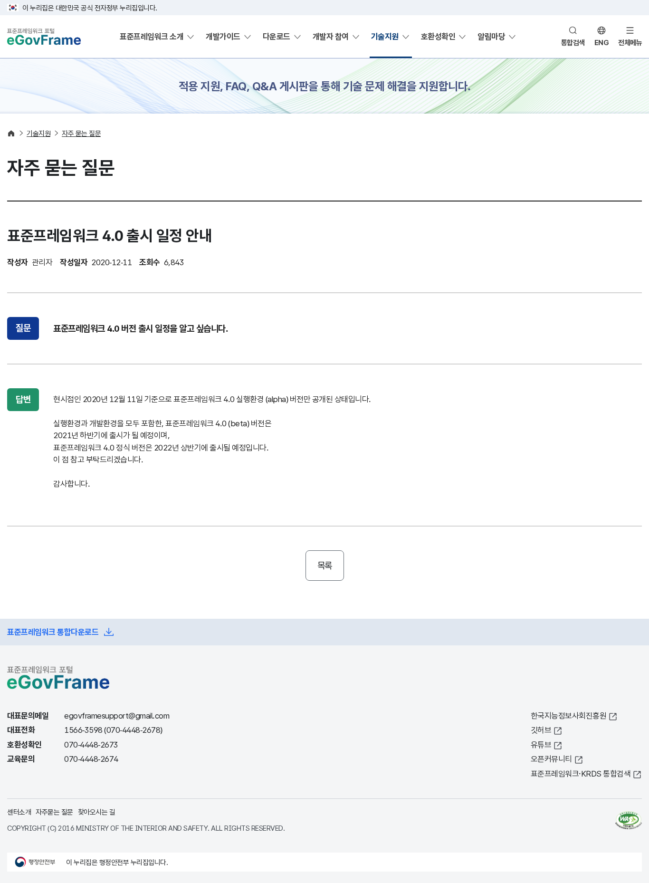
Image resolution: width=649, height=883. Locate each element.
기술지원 (385, 36)
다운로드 (276, 36)
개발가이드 (223, 36)
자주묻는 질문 (54, 811)
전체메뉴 (630, 42)
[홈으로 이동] (11, 133)
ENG (601, 42)
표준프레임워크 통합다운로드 (52, 631)
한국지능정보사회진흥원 (569, 715)
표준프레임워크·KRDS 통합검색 (581, 773)
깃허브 (541, 729)
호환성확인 (438, 36)
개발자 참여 (331, 36)
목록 (324, 565)
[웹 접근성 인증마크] (628, 820)
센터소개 (19, 811)
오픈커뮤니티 (551, 758)
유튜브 (541, 744)
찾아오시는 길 (96, 811)
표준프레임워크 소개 (151, 36)
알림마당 (491, 36)
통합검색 (573, 42)
